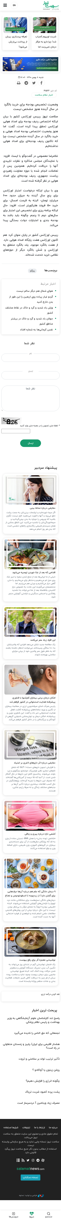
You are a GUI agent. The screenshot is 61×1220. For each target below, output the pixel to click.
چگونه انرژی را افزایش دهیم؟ (43, 1081)
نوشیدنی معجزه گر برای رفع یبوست (37, 960)
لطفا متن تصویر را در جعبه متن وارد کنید (40, 425)
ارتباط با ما (39, 1127)
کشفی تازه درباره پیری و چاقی (40, 834)
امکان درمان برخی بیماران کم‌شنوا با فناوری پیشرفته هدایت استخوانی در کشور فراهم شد (32, 700)
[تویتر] (28, 1160)
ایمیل (30, 371)
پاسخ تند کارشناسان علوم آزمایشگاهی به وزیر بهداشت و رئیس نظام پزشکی (33, 1020)
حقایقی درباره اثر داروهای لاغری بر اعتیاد (34, 762)
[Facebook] (41, 83)
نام (30, 353)
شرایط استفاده (11, 1127)
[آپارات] (43, 1160)
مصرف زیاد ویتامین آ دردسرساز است (38, 1103)
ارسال (30, 443)
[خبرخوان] (23, 1160)
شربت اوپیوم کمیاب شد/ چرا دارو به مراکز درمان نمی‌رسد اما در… (45, 44)
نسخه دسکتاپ (30, 1177)
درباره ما (53, 1127)
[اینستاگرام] (33, 1160)
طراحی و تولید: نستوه (28, 1195)
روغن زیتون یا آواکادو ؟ (46, 1070)
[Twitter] (33, 83)
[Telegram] (26, 83)
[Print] (18, 83)
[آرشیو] (18, 1160)
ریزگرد (32, 270)
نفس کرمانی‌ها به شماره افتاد (36, 330)
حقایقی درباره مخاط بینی (42, 508)
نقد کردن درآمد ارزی (50, 994)
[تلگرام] (38, 1160)
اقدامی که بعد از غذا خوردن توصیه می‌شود (33, 572)
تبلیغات (26, 1127)
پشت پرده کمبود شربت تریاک (42, 1092)
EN (14, 5)
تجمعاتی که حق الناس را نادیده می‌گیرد (37, 1033)
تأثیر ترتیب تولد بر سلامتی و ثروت (39, 1059)
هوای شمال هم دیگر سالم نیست (34, 291)
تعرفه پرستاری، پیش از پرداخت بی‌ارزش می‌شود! (16, 42)
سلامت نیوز (46, 5)
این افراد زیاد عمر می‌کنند (42, 640)
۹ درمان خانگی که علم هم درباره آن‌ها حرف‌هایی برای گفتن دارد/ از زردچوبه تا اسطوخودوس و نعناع (30, 893)
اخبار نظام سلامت (44, 95)
